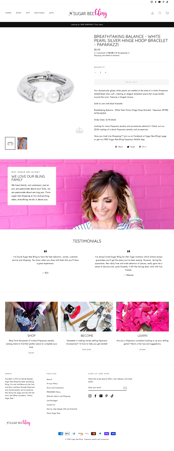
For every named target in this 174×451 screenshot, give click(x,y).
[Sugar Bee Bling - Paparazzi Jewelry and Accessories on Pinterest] (106, 395)
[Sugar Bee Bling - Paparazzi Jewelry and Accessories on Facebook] (95, 395)
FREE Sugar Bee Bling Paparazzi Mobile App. (124, 139)
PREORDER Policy (54, 392)
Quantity (99, 67)
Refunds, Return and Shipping (58, 396)
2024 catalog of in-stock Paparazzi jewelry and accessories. (121, 129)
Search (49, 379)
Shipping (97, 55)
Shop (19, 13)
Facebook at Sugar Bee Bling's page (150, 136)
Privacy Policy (52, 383)
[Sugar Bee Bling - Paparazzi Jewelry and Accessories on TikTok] (112, 395)
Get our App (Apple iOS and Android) (62, 409)
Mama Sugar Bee (53, 413)
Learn (142, 349)
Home (8, 13)
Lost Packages (52, 400)
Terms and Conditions (55, 387)
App (28, 13)
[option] (87, 24)
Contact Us (51, 404)
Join (51, 13)
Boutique (40, 13)
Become (87, 349)
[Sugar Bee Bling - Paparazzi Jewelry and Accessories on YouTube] (101, 395)
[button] (131, 53)
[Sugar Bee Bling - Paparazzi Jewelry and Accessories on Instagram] (89, 395)
